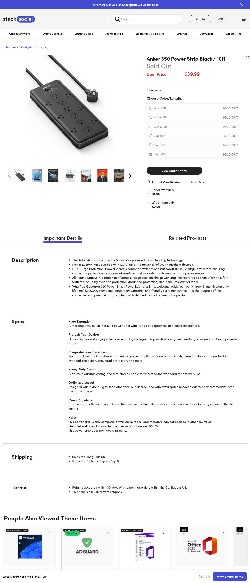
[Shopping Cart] (243, 19)
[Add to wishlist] (247, 57)
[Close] (241, 5)
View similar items (175, 170)
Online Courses (52, 33)
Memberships (114, 33)
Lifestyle (182, 33)
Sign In (200, 19)
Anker (158, 90)
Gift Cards (206, 33)
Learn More (198, 182)
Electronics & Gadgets (150, 33)
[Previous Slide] (9, 176)
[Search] (117, 19)
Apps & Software (19, 33)
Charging (42, 47)
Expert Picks (233, 33)
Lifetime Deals (84, 33)
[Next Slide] (130, 176)
